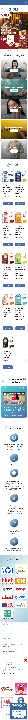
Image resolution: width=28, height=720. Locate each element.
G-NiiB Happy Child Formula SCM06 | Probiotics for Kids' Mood (20, 271)
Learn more (14, 70)
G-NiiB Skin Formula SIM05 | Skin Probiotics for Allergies (20, 230)
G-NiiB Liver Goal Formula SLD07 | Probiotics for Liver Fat (7, 271)
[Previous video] (12, 421)
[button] (2, 8)
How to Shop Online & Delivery (11, 649)
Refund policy (6, 717)
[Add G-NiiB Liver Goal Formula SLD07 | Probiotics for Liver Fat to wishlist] (12, 253)
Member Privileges (7, 653)
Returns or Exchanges (8, 651)
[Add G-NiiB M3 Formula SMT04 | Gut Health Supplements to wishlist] (12, 212)
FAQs (4, 633)
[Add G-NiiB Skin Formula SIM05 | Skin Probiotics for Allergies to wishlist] (25, 212)
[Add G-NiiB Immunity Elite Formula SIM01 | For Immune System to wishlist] (25, 171)
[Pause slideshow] (26, 50)
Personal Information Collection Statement (14, 644)
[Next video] (16, 421)
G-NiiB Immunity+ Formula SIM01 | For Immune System (8, 189)
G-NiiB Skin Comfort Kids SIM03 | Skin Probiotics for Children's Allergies (7, 313)
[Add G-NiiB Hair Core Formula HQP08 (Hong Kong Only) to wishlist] (12, 337)
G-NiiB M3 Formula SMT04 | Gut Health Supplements (7, 230)
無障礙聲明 (6, 646)
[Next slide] (23, 50)
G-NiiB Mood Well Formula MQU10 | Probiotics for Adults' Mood (19, 312)
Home (4, 628)
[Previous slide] (4, 50)
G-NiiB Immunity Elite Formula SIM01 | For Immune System (20, 189)
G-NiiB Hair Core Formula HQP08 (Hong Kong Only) (7, 354)
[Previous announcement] (2, 2)
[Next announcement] (25, 2)
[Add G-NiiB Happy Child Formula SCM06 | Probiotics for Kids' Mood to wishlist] (25, 253)
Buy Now (7, 203)
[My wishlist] (23, 8)
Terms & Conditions (8, 642)
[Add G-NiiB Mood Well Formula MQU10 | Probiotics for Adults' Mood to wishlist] (25, 294)
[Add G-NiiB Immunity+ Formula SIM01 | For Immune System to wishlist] (12, 171)
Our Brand (5, 631)
